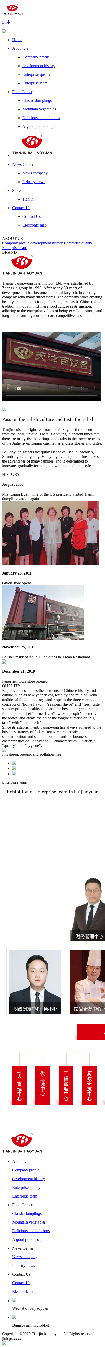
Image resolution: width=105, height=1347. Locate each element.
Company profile (36, 57)
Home (17, 40)
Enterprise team (34, 83)
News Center (22, 164)
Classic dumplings (37, 100)
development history (38, 66)
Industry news (33, 182)
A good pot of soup (38, 126)
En (4, 22)
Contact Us (21, 208)
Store (16, 190)
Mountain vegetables (39, 109)
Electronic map (34, 225)
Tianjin (28, 199)
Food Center (22, 92)
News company (35, 173)
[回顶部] (4, 1343)
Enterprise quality (36, 74)
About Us (20, 48)
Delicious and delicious (41, 118)
